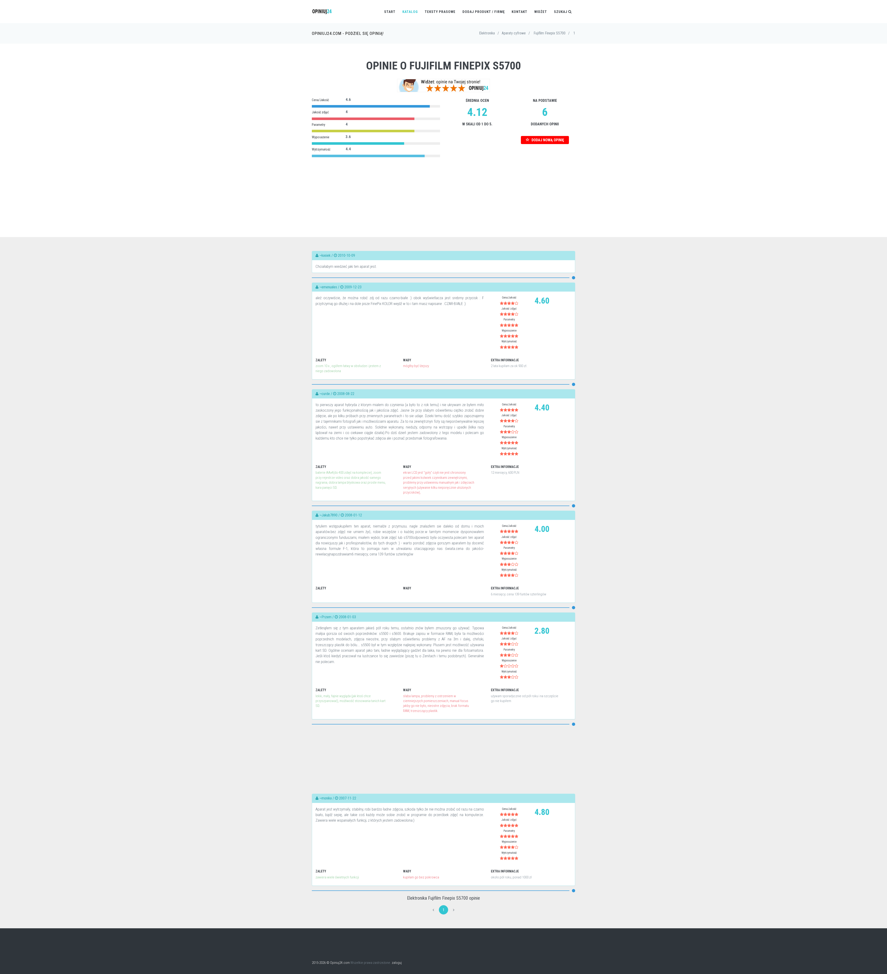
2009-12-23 (352, 287)
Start (389, 12)
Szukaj (561, 12)
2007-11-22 (347, 798)
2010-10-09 (346, 255)
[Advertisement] (443, 191)
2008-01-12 (353, 515)
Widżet (540, 12)
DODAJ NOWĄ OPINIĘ (547, 140)
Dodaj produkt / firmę (483, 12)
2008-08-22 (345, 394)
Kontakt (519, 12)
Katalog (410, 12)
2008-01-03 (347, 617)
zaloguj (397, 963)
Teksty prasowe (440, 12)
